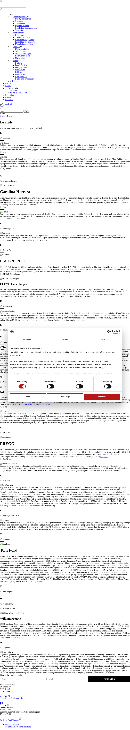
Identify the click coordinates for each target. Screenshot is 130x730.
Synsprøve (19, 21)
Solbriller (16, 47)
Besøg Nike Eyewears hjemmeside (37, 404)
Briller (15, 61)
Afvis (28, 397)
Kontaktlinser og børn (24, 44)
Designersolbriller (22, 49)
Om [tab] (103, 339)
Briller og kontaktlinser (24, 79)
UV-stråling (20, 58)
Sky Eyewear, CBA (11, 516)
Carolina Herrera (10, 181)
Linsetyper (19, 35)
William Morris (9, 609)
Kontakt (8, 97)
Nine (5, 407)
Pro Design (7, 459)
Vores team (14, 90)
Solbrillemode (20, 51)
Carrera (6, 207)
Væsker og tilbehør (23, 37)
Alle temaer (14, 81)
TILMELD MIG (109, 679)
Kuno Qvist (7, 306)
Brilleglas (19, 72)
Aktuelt (8, 86)
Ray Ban (6, 481)
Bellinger (6, 138)
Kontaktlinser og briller (24, 39)
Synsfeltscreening (22, 26)
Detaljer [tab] (65, 339)
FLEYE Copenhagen (11, 274)
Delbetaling (9, 95)
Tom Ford (7, 539)
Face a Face (8, 250)
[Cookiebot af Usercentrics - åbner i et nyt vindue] (109, 332)
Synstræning (20, 23)
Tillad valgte (65, 397)
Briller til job (20, 74)
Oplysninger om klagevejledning (18, 727)
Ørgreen (6, 648)
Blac (5, 152)
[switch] (50, 386)
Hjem (2, 116)
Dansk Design (21, 65)
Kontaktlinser (18, 33)
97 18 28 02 (5, 696)
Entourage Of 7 (9, 229)
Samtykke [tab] (27, 339)
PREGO (6, 433)
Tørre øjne (19, 30)
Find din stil (20, 70)
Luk (3, 114)
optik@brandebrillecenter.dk (11, 698)
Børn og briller (21, 76)
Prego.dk (104, 456)
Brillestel (18, 63)
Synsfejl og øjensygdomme (26, 28)
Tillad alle (102, 397)
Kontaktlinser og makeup (25, 42)
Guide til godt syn (20, 16)
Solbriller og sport (22, 56)
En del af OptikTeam (18, 93)
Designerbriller (21, 67)
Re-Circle (9, 100)
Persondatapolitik (12, 724)
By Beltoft (7, 168)
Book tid (8, 104)
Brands (8, 83)
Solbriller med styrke (23, 53)
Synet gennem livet (23, 19)
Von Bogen (7, 591)
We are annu (8, 604)
